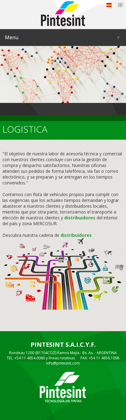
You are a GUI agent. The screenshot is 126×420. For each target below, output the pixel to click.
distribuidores (79, 217)
